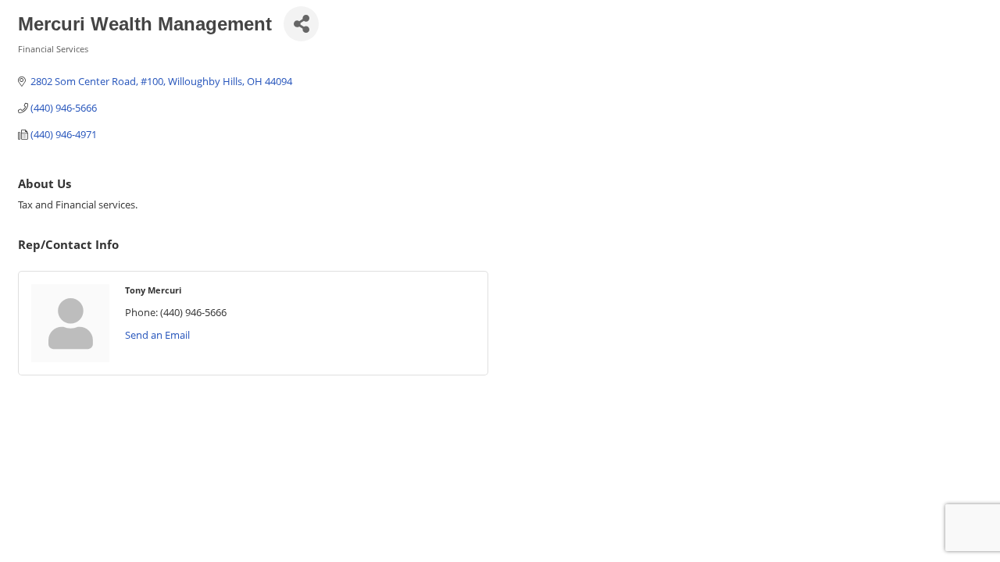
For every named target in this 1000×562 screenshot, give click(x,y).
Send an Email (157, 335)
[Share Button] (301, 23)
